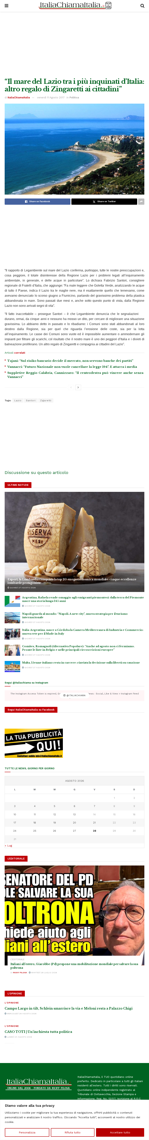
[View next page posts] (78, 387)
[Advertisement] (74, 44)
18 (34, 822)
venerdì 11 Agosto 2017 (51, 97)
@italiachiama (76, 695)
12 (54, 814)
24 (14, 830)
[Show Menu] (6, 6)
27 (74, 830)
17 (15, 822)
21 (94, 822)
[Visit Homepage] (74, 6)
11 (35, 814)
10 (15, 814)
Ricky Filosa (20, 972)
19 (54, 822)
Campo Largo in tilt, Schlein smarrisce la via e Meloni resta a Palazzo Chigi (69, 1008)
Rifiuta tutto (73, 1132)
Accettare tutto (120, 1132)
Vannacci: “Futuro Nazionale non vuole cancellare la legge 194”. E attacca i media (72, 367)
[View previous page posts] (71, 387)
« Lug (8, 845)
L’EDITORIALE (17, 959)
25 (34, 830)
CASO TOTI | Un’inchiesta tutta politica (38, 1032)
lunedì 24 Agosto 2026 (19, 1037)
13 (74, 814)
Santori (31, 400)
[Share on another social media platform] (141, 201)
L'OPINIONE (12, 1003)
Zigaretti (45, 400)
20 (74, 822)
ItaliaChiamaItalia (19, 97)
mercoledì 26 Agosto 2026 (21, 1013)
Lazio (18, 400)
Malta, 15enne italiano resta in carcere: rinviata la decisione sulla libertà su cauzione (81, 662)
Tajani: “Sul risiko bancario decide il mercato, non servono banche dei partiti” (70, 361)
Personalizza (27, 1132)
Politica (74, 97)
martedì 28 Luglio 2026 (44, 972)
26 (54, 830)
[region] (74, 1120)
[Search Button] (142, 6)
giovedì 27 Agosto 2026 (22, 588)
